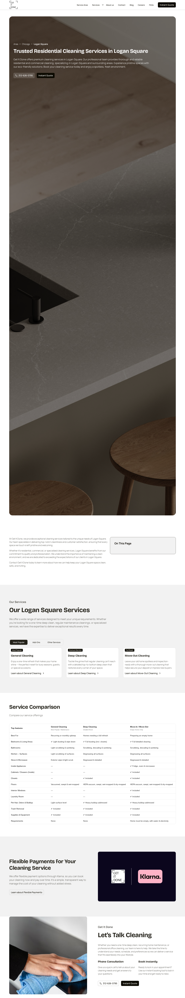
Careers (141, 5)
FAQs (151, 5)
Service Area (82, 5)
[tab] (18, 642)
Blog (132, 5)
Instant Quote (167, 4)
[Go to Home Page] (13, 5)
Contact (121, 5)
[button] (97, 4)
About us (110, 5)
